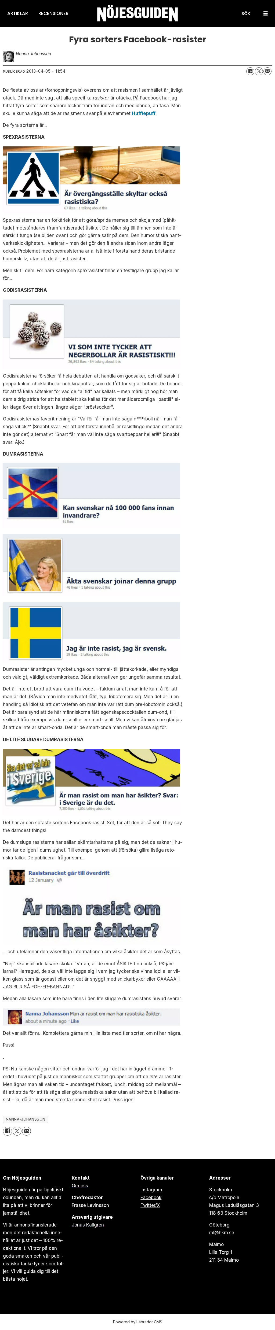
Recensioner (53, 13)
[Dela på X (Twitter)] (259, 71)
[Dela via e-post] (267, 71)
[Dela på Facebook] (250, 71)
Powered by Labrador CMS (137, 1322)
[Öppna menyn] (265, 14)
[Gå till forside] (137, 13)
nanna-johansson (25, 1119)
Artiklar (17, 13)
